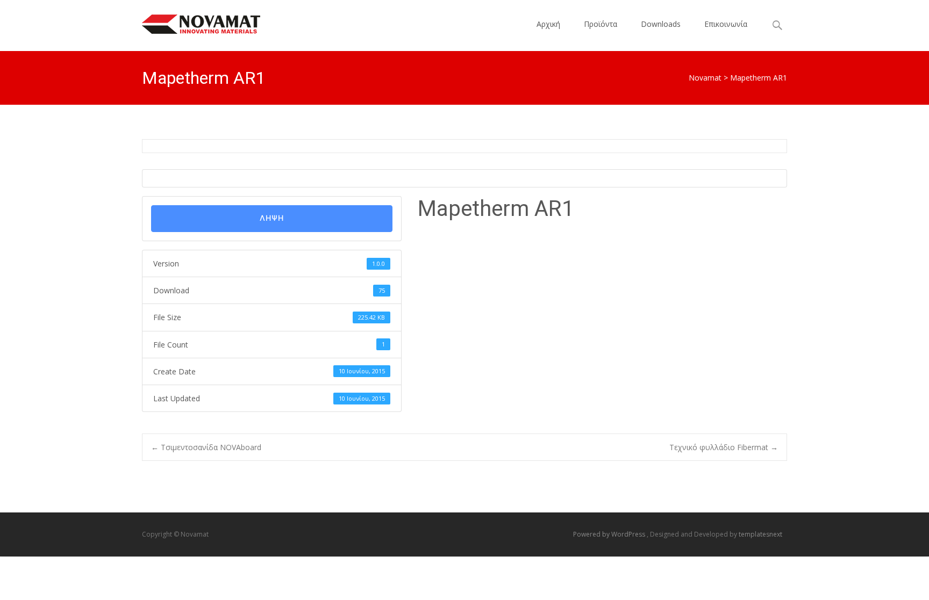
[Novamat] (192, 21)
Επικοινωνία (725, 24)
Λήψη (272, 218)
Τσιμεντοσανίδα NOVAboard (206, 447)
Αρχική (548, 24)
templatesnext (760, 534)
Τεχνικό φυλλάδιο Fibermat (723, 447)
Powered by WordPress (610, 534)
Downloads (661, 24)
